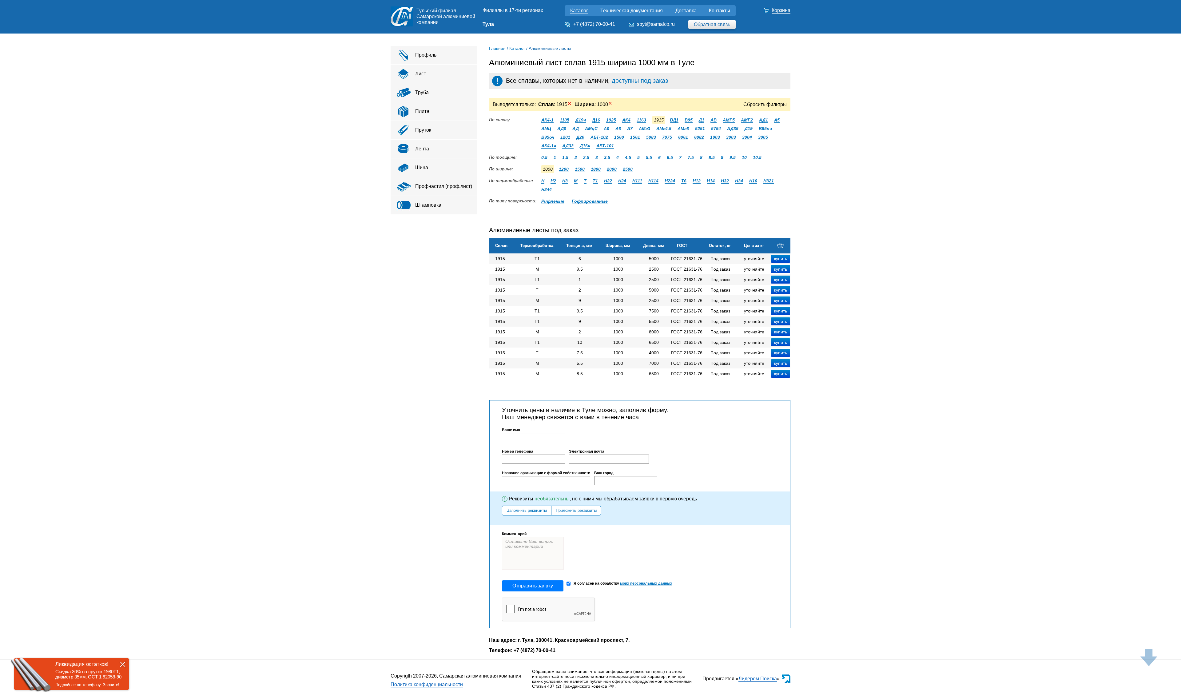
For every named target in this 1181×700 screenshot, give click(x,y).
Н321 (768, 180)
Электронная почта (586, 451)
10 (744, 157)
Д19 (749, 128)
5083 (651, 137)
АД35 (732, 128)
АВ (713, 119)
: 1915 (554, 104)
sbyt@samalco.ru (656, 24)
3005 (763, 137)
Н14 (711, 180)
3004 (747, 137)
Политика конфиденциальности (427, 684)
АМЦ (546, 128)
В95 (689, 119)
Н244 (546, 189)
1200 (564, 169)
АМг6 (683, 128)
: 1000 (593, 104)
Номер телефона (517, 451)
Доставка (686, 10)
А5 (777, 119)
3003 (731, 137)
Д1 (701, 119)
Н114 (653, 180)
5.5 (649, 157)
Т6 (683, 180)
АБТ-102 (599, 137)
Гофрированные (590, 201)
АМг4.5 (663, 128)
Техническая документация (631, 10)
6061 (683, 137)
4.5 (628, 157)
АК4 (626, 119)
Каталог (579, 10)
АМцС (591, 128)
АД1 (763, 119)
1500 (580, 169)
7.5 (691, 157)
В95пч (765, 128)
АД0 (561, 128)
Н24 (622, 180)
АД (575, 128)
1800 (596, 169)
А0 (606, 128)
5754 (716, 128)
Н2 (553, 180)
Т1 (595, 180)
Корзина (781, 10)
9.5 (733, 157)
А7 (630, 128)
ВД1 (674, 119)
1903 (715, 137)
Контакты (719, 10)
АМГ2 (747, 119)
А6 (618, 128)
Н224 (670, 180)
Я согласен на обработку (623, 583)
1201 (565, 137)
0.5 (544, 157)
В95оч (547, 137)
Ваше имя (511, 430)
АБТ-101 (605, 145)
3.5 (607, 157)
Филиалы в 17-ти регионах (513, 10)
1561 (635, 137)
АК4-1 (547, 119)
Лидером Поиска (757, 678)
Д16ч (585, 145)
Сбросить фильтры (765, 104)
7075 (667, 137)
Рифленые (552, 201)
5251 (700, 128)
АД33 (568, 145)
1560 (619, 137)
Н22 (608, 180)
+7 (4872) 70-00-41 (594, 24)
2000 (612, 169)
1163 (641, 119)
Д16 (596, 119)
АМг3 (644, 128)
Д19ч (580, 119)
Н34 (739, 180)
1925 (611, 119)
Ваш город (604, 473)
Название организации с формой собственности (546, 473)
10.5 (757, 157)
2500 (628, 169)
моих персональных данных (646, 583)
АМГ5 (729, 119)
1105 (564, 119)
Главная (497, 48)
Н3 (565, 180)
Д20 (580, 137)
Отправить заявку (532, 585)
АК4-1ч (548, 145)
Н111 (637, 180)
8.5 (712, 157)
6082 (699, 137)
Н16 (753, 180)
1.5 (565, 157)
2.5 (586, 157)
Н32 (725, 180)
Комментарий (514, 534)
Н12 (697, 180)
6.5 (670, 157)
